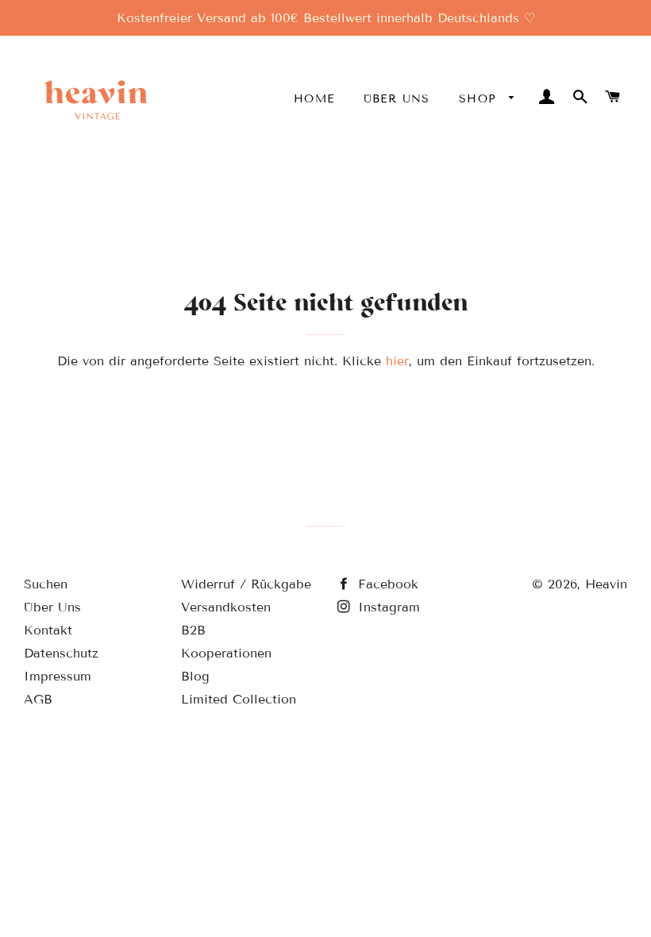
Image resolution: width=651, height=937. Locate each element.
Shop (480, 99)
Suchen (45, 584)
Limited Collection (238, 699)
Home (314, 99)
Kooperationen (226, 653)
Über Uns (397, 99)
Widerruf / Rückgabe (246, 584)
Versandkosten (226, 607)
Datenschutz (61, 653)
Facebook (385, 584)
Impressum (57, 676)
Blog (195, 676)
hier (397, 360)
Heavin (606, 584)
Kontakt (48, 630)
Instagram (386, 607)
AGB (38, 699)
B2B (193, 630)
